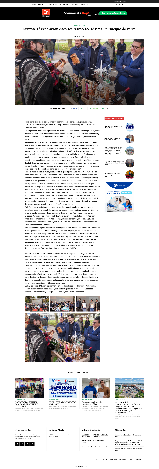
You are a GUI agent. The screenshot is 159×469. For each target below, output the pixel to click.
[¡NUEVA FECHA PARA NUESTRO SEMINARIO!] (129, 127)
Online (74, 5)
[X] (119, 5)
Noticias (41, 5)
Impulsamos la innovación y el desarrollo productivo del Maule (114, 175)
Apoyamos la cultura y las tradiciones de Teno (112, 138)
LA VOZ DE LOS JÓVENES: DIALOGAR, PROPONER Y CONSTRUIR (26, 404)
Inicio (34, 5)
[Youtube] (122, 5)
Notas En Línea (79, 25)
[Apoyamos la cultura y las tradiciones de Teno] (129, 138)
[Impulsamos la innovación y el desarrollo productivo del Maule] (129, 174)
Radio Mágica (64, 5)
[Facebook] (113, 5)
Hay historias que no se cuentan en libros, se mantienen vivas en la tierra (114, 163)
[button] (126, 5)
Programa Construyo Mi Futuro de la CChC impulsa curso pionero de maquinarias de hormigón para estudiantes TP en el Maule (128, 442)
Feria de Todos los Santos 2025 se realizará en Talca (129, 449)
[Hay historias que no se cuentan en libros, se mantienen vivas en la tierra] (129, 163)
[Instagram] (116, 5)
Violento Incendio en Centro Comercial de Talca (128, 436)
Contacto (84, 5)
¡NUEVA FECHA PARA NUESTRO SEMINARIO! (62, 403)
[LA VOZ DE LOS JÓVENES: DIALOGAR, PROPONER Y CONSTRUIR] (29, 388)
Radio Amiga (52, 5)
